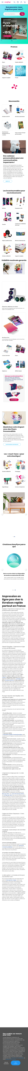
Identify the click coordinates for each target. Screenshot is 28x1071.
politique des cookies (11, 1059)
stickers (4, 677)
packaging (18, 678)
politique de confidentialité (17, 1057)
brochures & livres (9, 680)
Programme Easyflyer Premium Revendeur (12, 734)
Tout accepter (15, 1063)
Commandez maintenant (12, 444)
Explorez (8, 181)
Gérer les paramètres (6, 1063)
